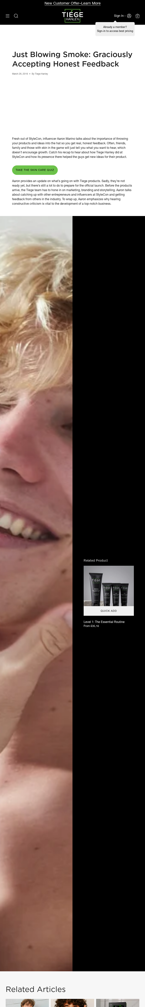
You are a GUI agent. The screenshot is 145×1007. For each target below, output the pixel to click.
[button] (16, 15)
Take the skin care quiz (35, 170)
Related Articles (36, 989)
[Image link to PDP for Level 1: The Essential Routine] (109, 591)
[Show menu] (7, 15)
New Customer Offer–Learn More (73, 3)
